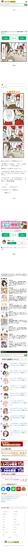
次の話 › (22, 38)
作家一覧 (14, 38)
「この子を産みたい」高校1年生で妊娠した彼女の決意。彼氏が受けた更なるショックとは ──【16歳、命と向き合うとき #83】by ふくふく (18, 283)
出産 (3, 519)
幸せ (11, 247)
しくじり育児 (5, 532)
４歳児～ (15, 247)
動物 (3, 534)
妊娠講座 (4, 514)
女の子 (8, 247)
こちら (7, 276)
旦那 (15, 532)
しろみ (11, 404)
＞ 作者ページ (12, 243)
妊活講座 (15, 511)
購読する (4, 352)
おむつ (4, 524)
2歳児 (15, 521)
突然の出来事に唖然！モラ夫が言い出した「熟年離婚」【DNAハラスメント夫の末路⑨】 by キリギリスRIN (18, 322)
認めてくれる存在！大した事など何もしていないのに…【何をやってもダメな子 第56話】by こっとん (18, 314)
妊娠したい (16, 514)
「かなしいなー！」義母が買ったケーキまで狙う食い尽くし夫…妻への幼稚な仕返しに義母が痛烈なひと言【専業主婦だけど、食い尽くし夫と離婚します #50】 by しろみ (18, 299)
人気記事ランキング (6, 511)
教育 (3, 529)
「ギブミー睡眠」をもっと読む (9, 220)
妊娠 (3, 516)
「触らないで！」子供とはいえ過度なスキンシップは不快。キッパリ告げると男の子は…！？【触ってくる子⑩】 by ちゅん (18, 337)
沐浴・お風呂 (16, 524)
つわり (15, 516)
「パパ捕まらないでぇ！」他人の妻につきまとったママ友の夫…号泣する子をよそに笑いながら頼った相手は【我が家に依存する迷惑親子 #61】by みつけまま (18, 291)
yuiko (11, 419)
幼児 (15, 527)
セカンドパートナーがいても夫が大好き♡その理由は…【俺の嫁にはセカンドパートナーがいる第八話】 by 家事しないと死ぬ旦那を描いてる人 (18, 344)
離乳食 (4, 527)
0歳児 (15, 519)
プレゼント (16, 534)
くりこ (5, 85)
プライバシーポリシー (6, 500)
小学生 (15, 529)
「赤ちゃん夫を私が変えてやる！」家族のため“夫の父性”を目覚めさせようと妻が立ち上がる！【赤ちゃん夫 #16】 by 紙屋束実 (18, 307)
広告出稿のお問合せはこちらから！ (9, 498)
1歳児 (4, 247)
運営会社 (3, 501)
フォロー (4, 231)
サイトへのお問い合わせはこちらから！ (11, 496)
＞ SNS (21, 243)
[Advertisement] (14, 18)
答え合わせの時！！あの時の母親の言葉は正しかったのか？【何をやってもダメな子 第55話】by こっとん (18, 329)
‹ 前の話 (5, 38)
